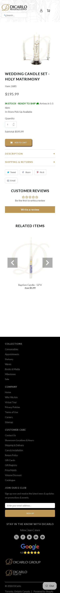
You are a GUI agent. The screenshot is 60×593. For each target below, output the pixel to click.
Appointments (12, 354)
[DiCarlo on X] (17, 536)
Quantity (9, 118)
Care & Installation (14, 450)
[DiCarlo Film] (18, 574)
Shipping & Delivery (14, 445)
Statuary (9, 359)
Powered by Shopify (43, 591)
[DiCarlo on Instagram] (43, 537)
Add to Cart (19, 142)
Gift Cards (10, 460)
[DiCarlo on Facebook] (23, 537)
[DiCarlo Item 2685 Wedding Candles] (36, 48)
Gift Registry (11, 465)
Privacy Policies (12, 407)
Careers (9, 417)
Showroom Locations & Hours (19, 440)
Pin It (42, 172)
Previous (13, 263)
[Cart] (49, 10)
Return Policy (11, 455)
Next (47, 263)
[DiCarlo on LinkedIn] (37, 537)
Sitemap (9, 422)
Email (12, 180)
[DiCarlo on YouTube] (30, 537)
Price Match (10, 470)
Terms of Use (11, 412)
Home (8, 392)
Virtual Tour (11, 402)
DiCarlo (17, 586)
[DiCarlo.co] (24, 563)
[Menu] (55, 10)
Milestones (10, 374)
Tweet (13, 172)
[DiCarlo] (14, 7)
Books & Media (12, 369)
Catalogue (10, 480)
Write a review (30, 209)
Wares (8, 364)
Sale (7, 379)
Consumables (11, 349)
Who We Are (11, 397)
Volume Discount (13, 475)
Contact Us (10, 435)
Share (27, 172)
